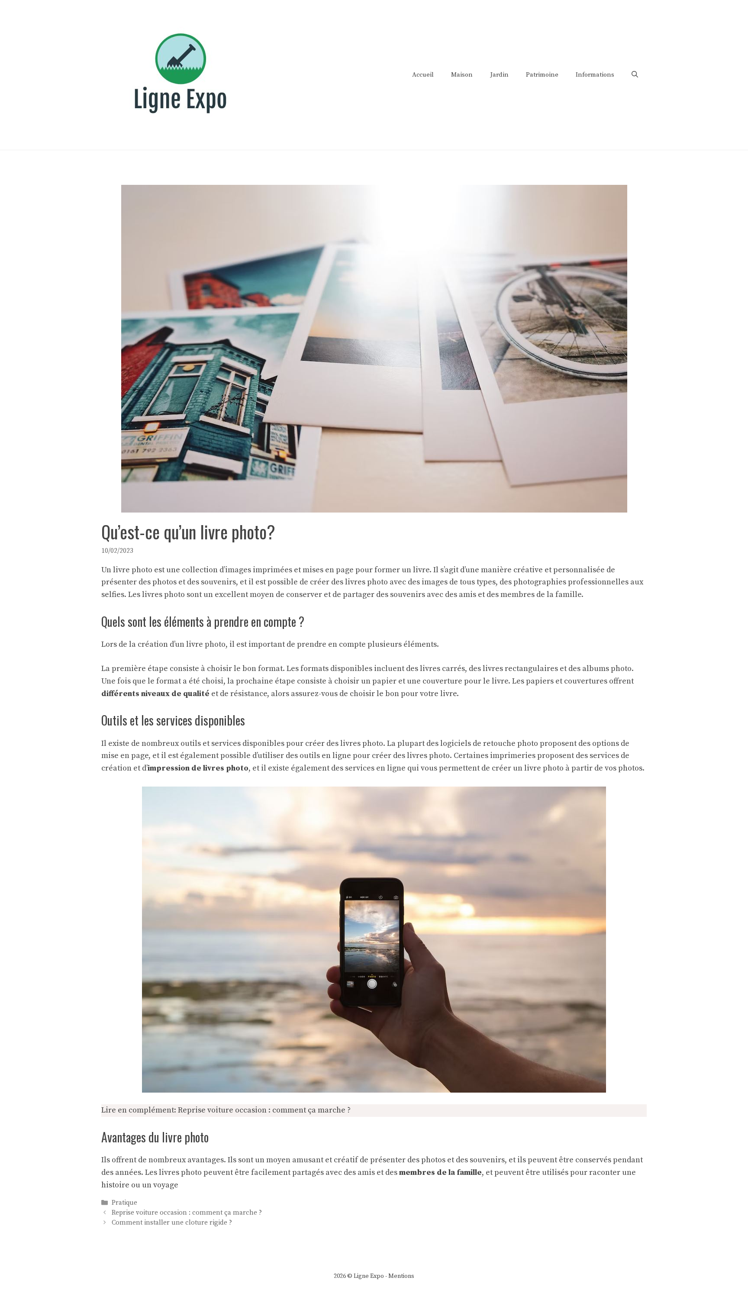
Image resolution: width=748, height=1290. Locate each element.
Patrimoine (542, 75)
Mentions (401, 1276)
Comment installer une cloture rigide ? (172, 1223)
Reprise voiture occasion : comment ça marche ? (264, 1110)
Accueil (423, 75)
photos (433, 1160)
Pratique (124, 1203)
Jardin (499, 75)
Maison (462, 75)
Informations (595, 75)
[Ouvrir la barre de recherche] (635, 74)
